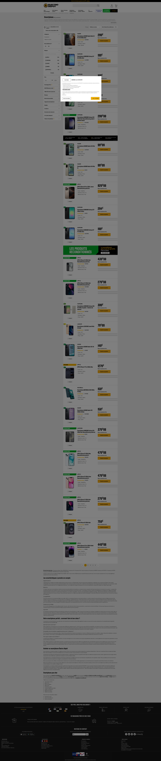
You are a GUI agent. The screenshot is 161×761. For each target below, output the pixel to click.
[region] (81, 89)
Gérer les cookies (66, 98)
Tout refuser (67, 79)
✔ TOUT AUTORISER (95, 98)
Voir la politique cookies (66, 89)
